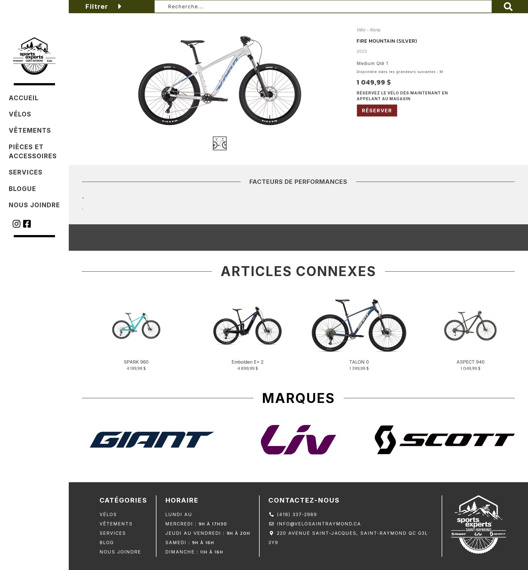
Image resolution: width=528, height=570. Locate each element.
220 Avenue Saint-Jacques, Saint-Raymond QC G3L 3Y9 (348, 537)
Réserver (377, 110)
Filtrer (98, 6)
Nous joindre (120, 552)
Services (113, 533)
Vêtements (116, 524)
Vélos (108, 514)
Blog (107, 542)
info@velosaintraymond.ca (318, 524)
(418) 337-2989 (296, 514)
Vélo (361, 29)
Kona (375, 29)
